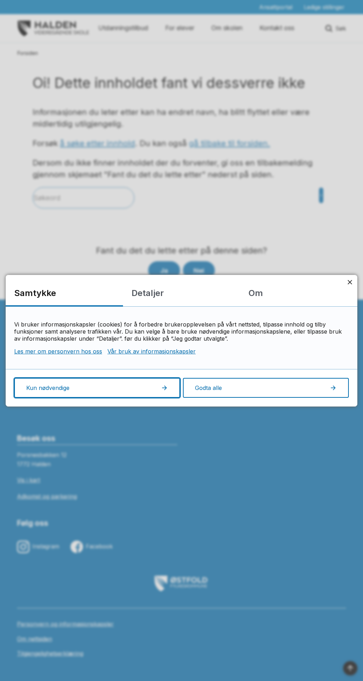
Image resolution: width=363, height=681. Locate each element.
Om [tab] (255, 293)
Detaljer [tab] (148, 293)
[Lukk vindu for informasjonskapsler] (349, 282)
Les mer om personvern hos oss (58, 351)
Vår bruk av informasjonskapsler (151, 351)
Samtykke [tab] (35, 293)
